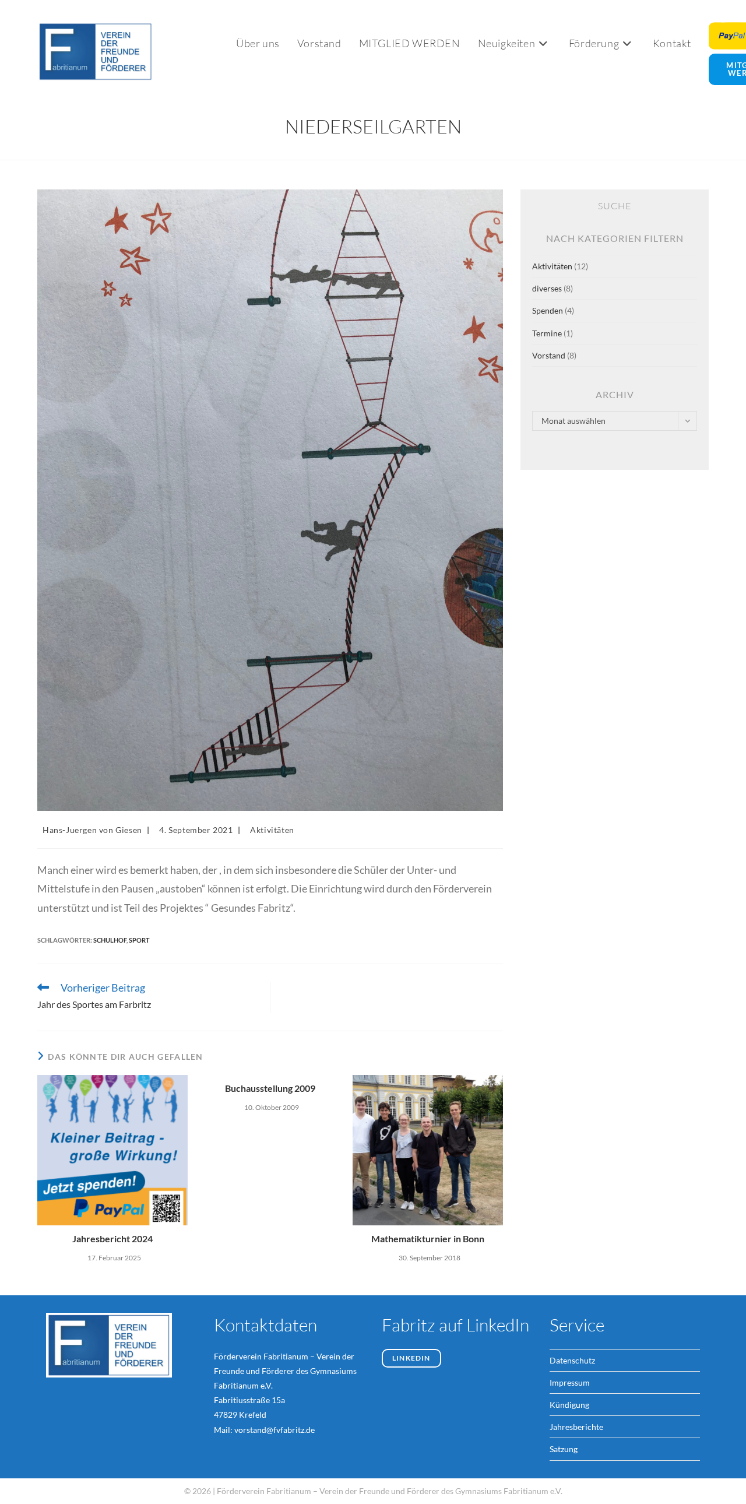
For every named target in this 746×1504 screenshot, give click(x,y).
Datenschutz (572, 1360)
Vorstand (548, 355)
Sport (139, 940)
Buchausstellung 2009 (270, 1088)
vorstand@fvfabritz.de (274, 1430)
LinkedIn (411, 1358)
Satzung (564, 1449)
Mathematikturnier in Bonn (427, 1238)
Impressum (570, 1382)
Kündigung (569, 1405)
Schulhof (109, 940)
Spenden (547, 310)
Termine (547, 333)
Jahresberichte (576, 1427)
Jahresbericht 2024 (112, 1238)
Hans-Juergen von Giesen (92, 830)
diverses (547, 288)
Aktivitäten (272, 830)
